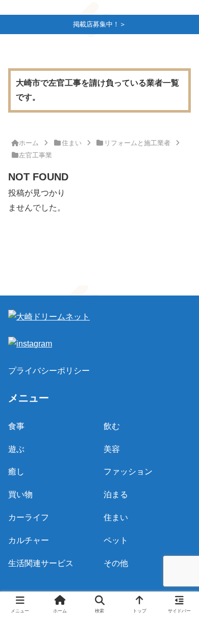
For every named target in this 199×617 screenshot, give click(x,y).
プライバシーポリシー (49, 370)
